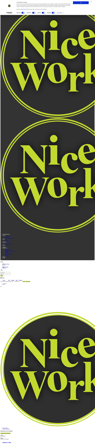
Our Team (6, 252)
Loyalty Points (7, 249)
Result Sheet (28, 281)
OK (80, 2)
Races (6, 236)
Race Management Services (9, 250)
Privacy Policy (5, 427)
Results (5, 267)
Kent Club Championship (9, 238)
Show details (59, 12)
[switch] (33, 13)
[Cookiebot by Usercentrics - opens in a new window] (9, 13)
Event (4, 280)
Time (17, 280)
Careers (6, 254)
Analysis (24, 281)
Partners (6, 251)
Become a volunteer (8, 253)
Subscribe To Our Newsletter (5, 433)
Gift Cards (6, 241)
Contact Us (7, 255)
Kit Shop (6, 240)
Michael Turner (6, 264)
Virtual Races (7, 237)
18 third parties (25, 9)
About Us (6, 248)
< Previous (4, 283)
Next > (4, 284)
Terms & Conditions (6, 428)
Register (4, 256)
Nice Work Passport (6, 234)
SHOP (4, 239)
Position (12, 280)
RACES (4, 235)
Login (4, 257)
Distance (20, 280)
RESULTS (4, 242)
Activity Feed (5, 266)
